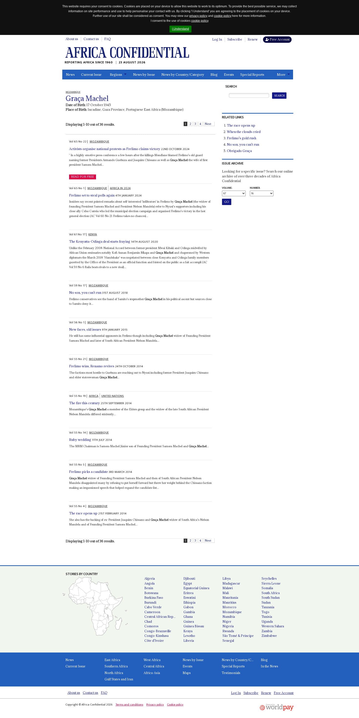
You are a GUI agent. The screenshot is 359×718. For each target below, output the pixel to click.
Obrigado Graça (239, 151)
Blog (214, 74)
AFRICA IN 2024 (120, 188)
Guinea (188, 621)
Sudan (266, 602)
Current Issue (91, 74)
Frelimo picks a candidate (88, 471)
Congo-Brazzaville (157, 631)
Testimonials (231, 673)
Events (229, 74)
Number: (255, 188)
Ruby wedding (80, 439)
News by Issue (144, 74)
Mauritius (229, 602)
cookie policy (222, 16)
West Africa (152, 660)
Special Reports (252, 74)
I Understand (180, 29)
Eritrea (188, 593)
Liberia (188, 640)
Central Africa (154, 666)
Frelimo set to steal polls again (92, 195)
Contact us (91, 39)
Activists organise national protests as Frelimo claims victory (114, 149)
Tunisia (267, 617)
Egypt (187, 583)
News (70, 74)
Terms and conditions (129, 704)
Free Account (279, 39)
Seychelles (269, 578)
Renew (253, 39)
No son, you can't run (85, 292)
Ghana (188, 617)
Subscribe (234, 39)
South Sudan (271, 597)
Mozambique (232, 612)
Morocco (229, 607)
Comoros (151, 626)
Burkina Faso (153, 597)
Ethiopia (189, 602)
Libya (226, 578)
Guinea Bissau (193, 626)
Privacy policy (155, 704)
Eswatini (189, 597)
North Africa (114, 673)
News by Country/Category (182, 74)
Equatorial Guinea (196, 588)
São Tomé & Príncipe (238, 636)
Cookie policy (175, 704)
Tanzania (268, 607)
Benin (148, 588)
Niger (226, 621)
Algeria (149, 578)
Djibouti (189, 578)
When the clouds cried (244, 132)
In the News (269, 666)
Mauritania (230, 597)
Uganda (267, 621)
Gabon (188, 607)
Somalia (267, 588)
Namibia (228, 617)
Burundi (150, 602)
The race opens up (83, 513)
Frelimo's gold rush (241, 138)
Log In (217, 39)
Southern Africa (116, 666)
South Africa (271, 593)
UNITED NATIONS (112, 396)
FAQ (107, 39)
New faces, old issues (85, 329)
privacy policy (198, 16)
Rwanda (228, 631)
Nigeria (228, 626)
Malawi (227, 588)
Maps (187, 673)
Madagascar (231, 583)
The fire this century (84, 403)
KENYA (92, 234)
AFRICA (93, 396)
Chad (148, 621)
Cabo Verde (153, 607)
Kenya (187, 631)
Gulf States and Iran (119, 679)
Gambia (189, 612)
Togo (265, 612)
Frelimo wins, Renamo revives (91, 366)
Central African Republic (162, 617)
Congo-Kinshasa (156, 636)
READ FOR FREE (82, 176)
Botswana (151, 593)
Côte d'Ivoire (154, 640)
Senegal (228, 640)
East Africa (112, 660)
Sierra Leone (271, 583)
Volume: (227, 188)
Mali (225, 593)
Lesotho (189, 636)
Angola (149, 583)
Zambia (267, 631)
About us (71, 39)
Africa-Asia (152, 673)
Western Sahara (273, 626)
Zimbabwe (269, 636)
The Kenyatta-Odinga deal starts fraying (99, 241)
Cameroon (152, 612)
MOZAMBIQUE (99, 141)
